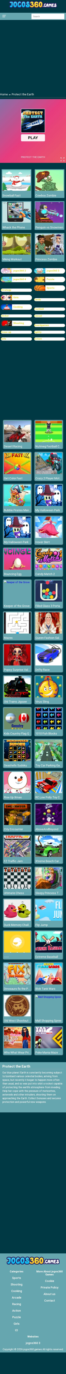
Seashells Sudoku (15, 765)
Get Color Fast (13, 478)
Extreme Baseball (46, 956)
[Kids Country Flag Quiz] (17, 728)
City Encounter (13, 829)
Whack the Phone (13, 227)
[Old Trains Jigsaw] (17, 696)
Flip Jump (41, 925)
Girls (16, 297)
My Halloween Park (47, 510)
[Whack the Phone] (16, 221)
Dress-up (6, 332)
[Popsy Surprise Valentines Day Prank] (17, 664)
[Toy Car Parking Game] (48, 760)
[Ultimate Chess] (17, 887)
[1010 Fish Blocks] (48, 728)
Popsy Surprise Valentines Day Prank (27, 669)
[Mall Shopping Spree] (48, 997)
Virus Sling (42, 701)
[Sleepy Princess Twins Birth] (48, 887)
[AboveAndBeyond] (48, 824)
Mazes (8, 637)
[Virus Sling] (48, 696)
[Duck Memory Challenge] (17, 919)
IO (16, 1330)
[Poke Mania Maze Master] (48, 1047)
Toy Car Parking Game (49, 765)
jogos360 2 (19, 270)
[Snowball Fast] (16, 189)
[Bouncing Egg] (17, 568)
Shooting (18, 323)
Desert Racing (13, 446)
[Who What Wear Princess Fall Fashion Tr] (17, 1047)
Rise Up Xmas (13, 797)
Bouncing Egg (12, 574)
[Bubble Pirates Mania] (17, 505)
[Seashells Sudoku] (17, 760)
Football (39, 309)
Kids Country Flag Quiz (18, 733)
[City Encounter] (17, 824)
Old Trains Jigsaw (15, 701)
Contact (49, 1300)
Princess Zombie (46, 259)
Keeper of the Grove (17, 606)
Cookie (49, 1281)
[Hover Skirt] (48, 536)
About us (49, 1294)
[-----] (17, 951)
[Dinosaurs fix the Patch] (17, 983)
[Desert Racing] (17, 441)
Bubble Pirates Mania (17, 510)
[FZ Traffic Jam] (17, 856)
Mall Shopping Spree (48, 1020)
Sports (50, 287)
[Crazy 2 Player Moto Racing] (48, 473)
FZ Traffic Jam (13, 861)
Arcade (16, 1297)
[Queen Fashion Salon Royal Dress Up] (48, 632)
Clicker (5, 315)
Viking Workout (12, 259)
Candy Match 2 (45, 574)
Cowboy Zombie (45, 195)
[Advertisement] (33, 56)
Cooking (18, 306)
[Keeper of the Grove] (17, 582)
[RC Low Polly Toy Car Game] (48, 792)
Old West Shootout (16, 1020)
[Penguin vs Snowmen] (49, 221)
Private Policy (49, 1287)
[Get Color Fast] (17, 473)
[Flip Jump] (48, 919)
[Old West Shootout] (17, 1015)
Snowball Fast (11, 195)
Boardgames (41, 325)
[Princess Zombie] (49, 253)
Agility (37, 332)
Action (38, 338)
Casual (38, 315)
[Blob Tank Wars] (48, 983)
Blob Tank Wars (45, 988)
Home (4, 94)
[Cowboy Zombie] (49, 189)
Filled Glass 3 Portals (48, 606)
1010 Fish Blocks (46, 733)
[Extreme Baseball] (48, 951)
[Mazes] (17, 632)
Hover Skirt (42, 542)
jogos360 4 (19, 279)
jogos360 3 (53, 270)
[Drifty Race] (48, 664)
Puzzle (50, 279)
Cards (37, 299)
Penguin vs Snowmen (49, 227)
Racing (16, 1304)
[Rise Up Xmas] (17, 792)
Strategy (6, 290)
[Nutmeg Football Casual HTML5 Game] (48, 441)
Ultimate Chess (14, 893)
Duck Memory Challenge (19, 925)
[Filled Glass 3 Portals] (48, 600)
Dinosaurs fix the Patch (19, 988)
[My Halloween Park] (48, 505)
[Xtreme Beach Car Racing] (48, 856)
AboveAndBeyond (46, 829)
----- (6, 956)
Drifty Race (42, 669)
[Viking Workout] (16, 253)
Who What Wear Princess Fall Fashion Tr (30, 1052)
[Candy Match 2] (48, 568)
